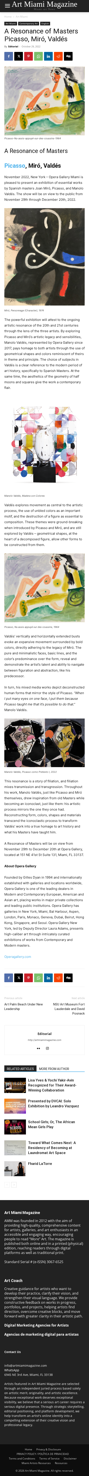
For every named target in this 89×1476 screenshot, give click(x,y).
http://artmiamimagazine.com (44, 1039)
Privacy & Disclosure (48, 1449)
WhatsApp (11, 1370)
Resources (61, 1463)
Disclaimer (70, 1458)
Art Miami (22, 16)
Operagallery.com (17, 957)
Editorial (13, 46)
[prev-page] (7, 1184)
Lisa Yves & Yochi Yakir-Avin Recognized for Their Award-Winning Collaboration (52, 1085)
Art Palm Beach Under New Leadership (23, 1006)
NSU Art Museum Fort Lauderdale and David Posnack (69, 1008)
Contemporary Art (28, 23)
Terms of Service (49, 1458)
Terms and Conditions (22, 1458)
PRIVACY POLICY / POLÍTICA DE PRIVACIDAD (43, 1454)
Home (8, 16)
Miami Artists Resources (36, 1463)
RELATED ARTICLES (20, 1069)
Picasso (14, 165)
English (45, 23)
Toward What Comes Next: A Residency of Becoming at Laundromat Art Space (52, 1148)
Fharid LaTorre (40, 1163)
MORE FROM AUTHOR (54, 1069)
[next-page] (14, 1184)
